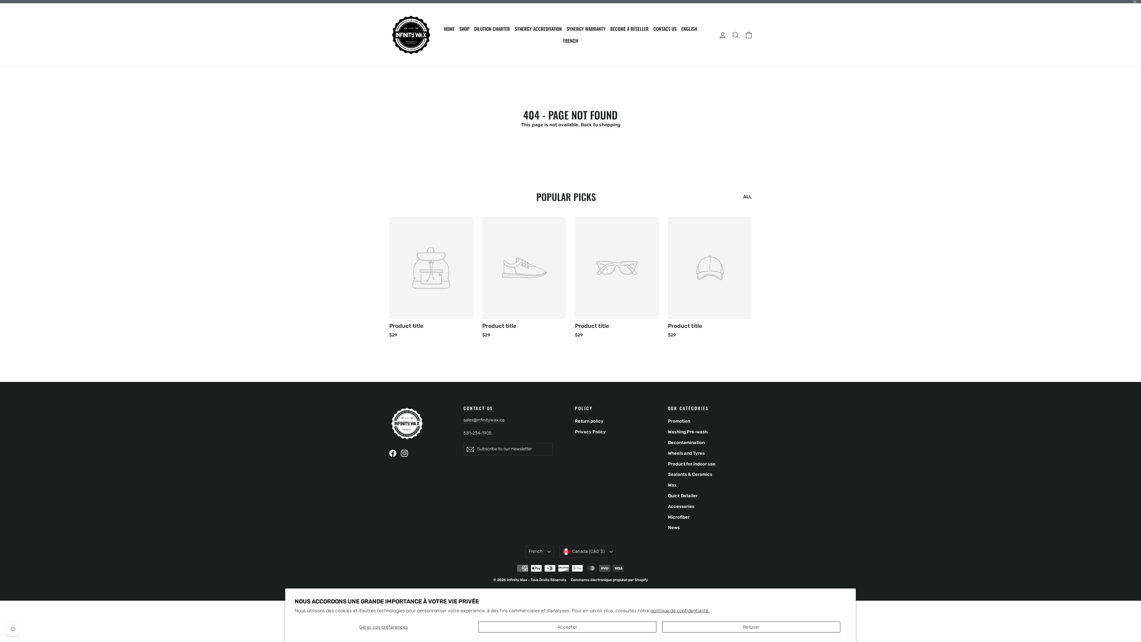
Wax (672, 485)
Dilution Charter (492, 28)
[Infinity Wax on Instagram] (404, 453)
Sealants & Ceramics (690, 474)
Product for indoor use (692, 464)
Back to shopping (600, 125)
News (674, 527)
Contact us (665, 28)
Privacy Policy (590, 432)
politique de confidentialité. (680, 610)
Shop (464, 28)
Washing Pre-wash (687, 432)
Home (449, 28)
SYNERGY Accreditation (538, 28)
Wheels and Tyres (686, 453)
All (747, 196)
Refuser (751, 627)
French (536, 551)
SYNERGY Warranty (586, 28)
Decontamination (686, 442)
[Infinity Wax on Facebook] (392, 453)
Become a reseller (629, 28)
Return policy (589, 421)
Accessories (681, 506)
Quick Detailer (683, 495)
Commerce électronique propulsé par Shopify (609, 580)
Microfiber (679, 517)
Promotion (679, 421)
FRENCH (570, 40)
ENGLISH (689, 28)
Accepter (567, 627)
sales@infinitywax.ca (484, 420)
